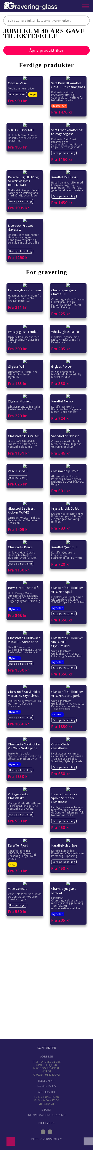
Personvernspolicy (46, 1139)
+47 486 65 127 (47, 1086)
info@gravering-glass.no (46, 1115)
